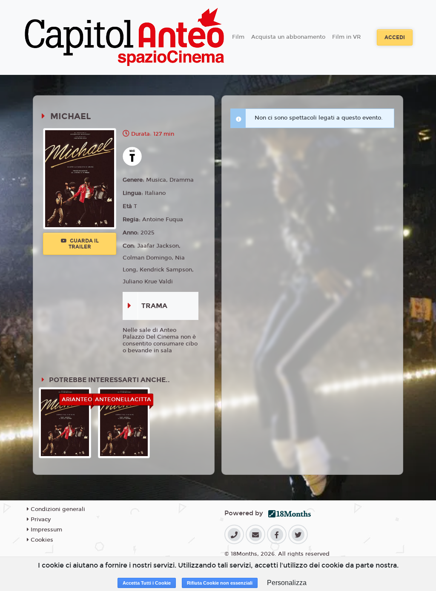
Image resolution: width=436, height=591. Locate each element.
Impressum (45, 529)
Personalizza (287, 582)
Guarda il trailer (84, 244)
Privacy (40, 519)
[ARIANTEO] (65, 422)
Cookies (41, 540)
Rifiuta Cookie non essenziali (219, 582)
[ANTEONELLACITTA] (124, 422)
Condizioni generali (57, 509)
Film (238, 37)
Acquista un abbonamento (288, 37)
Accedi (394, 37)
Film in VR (346, 37)
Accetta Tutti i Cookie (147, 582)
